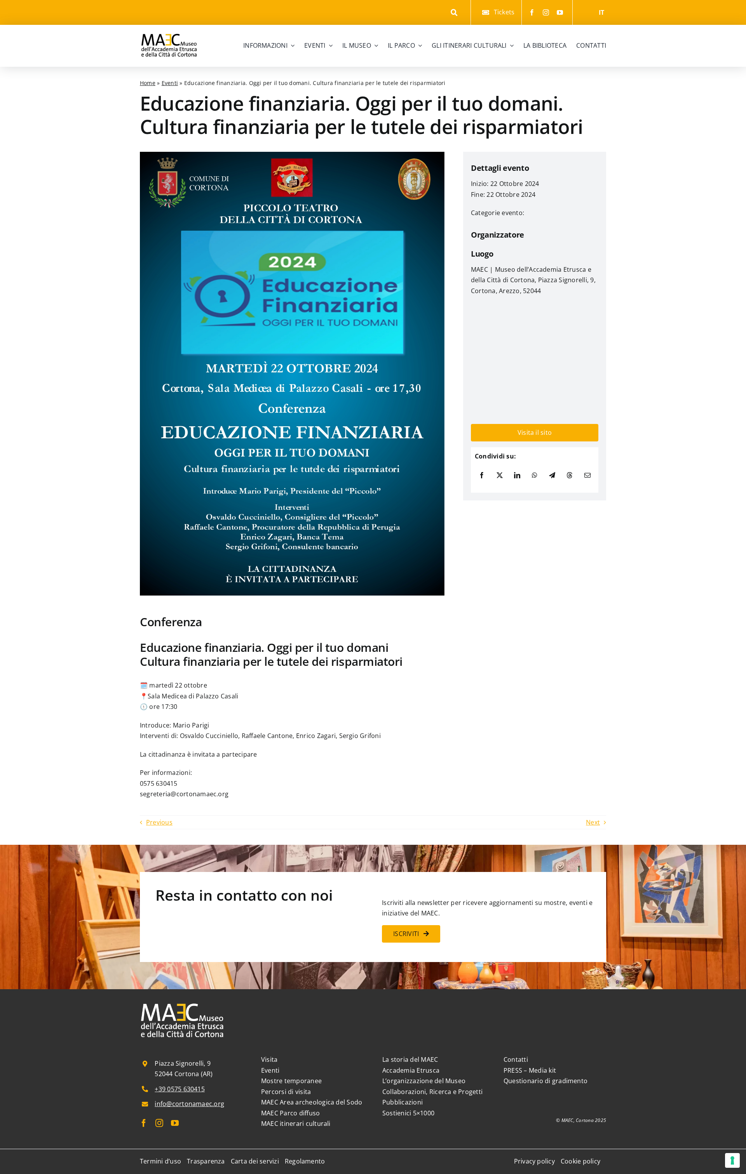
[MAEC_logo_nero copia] (169, 28)
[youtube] (560, 12)
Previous (159, 822)
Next (593, 822)
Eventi (170, 83)
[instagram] (546, 12)
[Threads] (570, 475)
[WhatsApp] (534, 475)
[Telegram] (552, 475)
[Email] (587, 475)
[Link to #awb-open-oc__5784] (454, 12)
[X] (500, 475)
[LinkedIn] (517, 475)
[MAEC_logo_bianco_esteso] (182, 1004)
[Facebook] (482, 475)
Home (147, 83)
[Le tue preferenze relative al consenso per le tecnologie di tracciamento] (732, 1160)
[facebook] (532, 12)
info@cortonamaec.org (189, 1103)
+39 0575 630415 (180, 1089)
